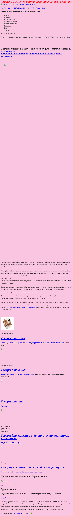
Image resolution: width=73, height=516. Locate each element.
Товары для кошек (13, 370)
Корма (3, 374)
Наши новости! (9, 19)
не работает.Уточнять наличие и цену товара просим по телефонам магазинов (31, 53)
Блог (5, 28)
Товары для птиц (13, 401)
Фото (9, 30)
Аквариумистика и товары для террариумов (33, 467)
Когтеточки (29, 374)
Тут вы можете (20, 307)
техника (39, 472)
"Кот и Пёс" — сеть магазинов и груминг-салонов (23, 8)
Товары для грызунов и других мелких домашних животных (35, 437)
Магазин (7, 17)
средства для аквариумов (24, 472)
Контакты (7, 26)
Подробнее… (5, 498)
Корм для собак (57, 343)
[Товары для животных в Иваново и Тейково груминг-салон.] (18, 4)
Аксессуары (45, 343)
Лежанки (12, 343)
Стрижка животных (10, 21)
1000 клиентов (17, 513)
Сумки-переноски (24, 343)
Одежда (4, 343)
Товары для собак (13, 338)
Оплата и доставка (10, 24)
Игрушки (36, 343)
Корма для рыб (7, 472)
